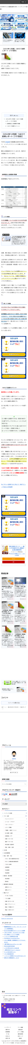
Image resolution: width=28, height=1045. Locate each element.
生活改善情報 (15, 853)
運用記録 (20, 1029)
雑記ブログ (15, 893)
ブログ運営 (16, 898)
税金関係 (16, 873)
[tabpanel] (8, 38)
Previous (1, 38)
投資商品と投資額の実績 (13, 123)
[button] (25, 784)
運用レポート (16, 890)
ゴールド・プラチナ (16, 822)
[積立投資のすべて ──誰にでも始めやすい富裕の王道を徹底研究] (5, 550)
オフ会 (7, 1034)
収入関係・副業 (16, 833)
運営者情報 (20, 1034)
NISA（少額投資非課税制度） (16, 861)
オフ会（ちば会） (16, 895)
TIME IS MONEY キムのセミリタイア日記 (14, 932)
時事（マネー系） (16, 839)
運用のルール (16, 887)
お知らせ (8, 1036)
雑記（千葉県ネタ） (16, 907)
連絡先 (20, 1038)
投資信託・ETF (16, 836)
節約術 (16, 881)
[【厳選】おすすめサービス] (21, 26)
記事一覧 (8, 1038)
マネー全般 (15, 816)
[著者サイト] (11, 772)
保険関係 (16, 867)
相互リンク (20, 1036)
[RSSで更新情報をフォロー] (17, 772)
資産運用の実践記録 (15, 884)
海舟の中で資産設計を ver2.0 (11, 958)
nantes (14, 758)
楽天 (13, 562)
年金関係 (16, 870)
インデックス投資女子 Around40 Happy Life (15, 956)
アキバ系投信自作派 (9, 954)
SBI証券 (7, 142)
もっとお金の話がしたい (10, 952)
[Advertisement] (14, 97)
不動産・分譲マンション (16, 830)
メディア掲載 (16, 827)
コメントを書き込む (14, 702)
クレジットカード (16, 819)
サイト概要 (20, 1027)
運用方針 (8, 1029)
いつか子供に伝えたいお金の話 (11, 948)
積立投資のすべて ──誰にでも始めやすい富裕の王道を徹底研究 (16, 548)
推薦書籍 (8, 1031)
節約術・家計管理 (15, 876)
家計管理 (16, 878)
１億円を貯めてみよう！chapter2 (12, 950)
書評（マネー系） (16, 841)
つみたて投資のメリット (13, 126)
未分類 (15, 850)
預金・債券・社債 (16, 847)
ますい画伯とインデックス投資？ (12, 934)
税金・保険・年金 (15, 856)
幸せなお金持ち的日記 (9, 946)
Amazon (13, 558)
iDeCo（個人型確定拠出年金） (16, 858)
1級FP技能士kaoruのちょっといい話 (12, 944)
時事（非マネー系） (16, 901)
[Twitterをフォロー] (13, 772)
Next (27, 38)
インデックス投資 (15, 813)
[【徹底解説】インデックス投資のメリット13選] (7, 26)
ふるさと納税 (16, 864)
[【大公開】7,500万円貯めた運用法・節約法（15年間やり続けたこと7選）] (7, 18)
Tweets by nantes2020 (7, 918)
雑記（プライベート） (16, 904)
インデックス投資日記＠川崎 (11, 936)
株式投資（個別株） (16, 844)
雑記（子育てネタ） (16, 910)
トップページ (7, 1027)
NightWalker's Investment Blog (11, 938)
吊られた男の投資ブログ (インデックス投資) (14, 930)
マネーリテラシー (16, 824)
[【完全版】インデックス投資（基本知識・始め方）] (21, 18)
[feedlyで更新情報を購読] (15, 772)
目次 (11, 115)
